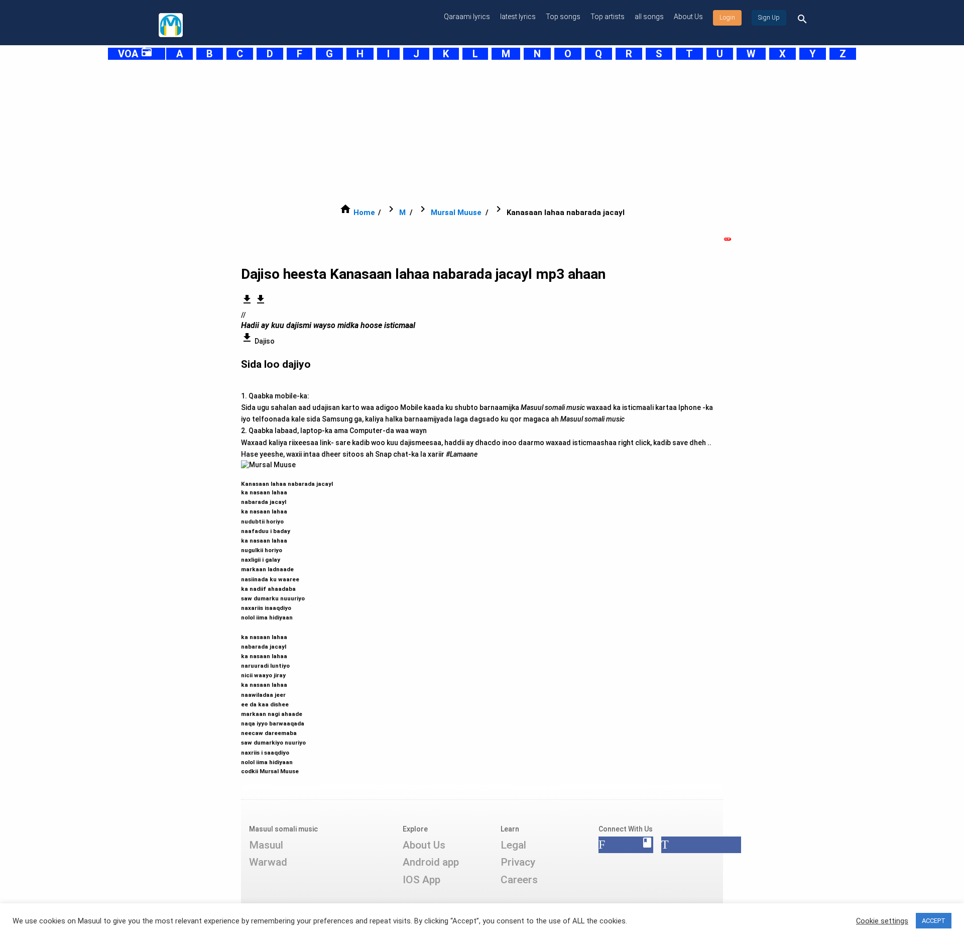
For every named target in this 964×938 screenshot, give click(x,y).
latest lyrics (518, 17)
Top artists (607, 17)
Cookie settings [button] (882, 920)
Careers (519, 880)
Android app (431, 862)
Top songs (563, 17)
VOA (135, 54)
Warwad (268, 862)
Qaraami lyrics (467, 17)
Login (727, 17)
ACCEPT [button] (933, 920)
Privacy (518, 862)
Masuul (266, 845)
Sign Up (769, 17)
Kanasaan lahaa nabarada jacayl (287, 623)
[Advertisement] (457, 131)
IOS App (421, 880)
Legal (513, 845)
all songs (649, 17)
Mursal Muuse (456, 212)
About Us (688, 17)
